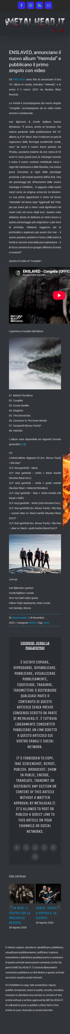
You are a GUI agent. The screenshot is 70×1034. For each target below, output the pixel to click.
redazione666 (19, 617)
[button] (11, 913)
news (46, 622)
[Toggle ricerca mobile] (55, 30)
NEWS (32, 622)
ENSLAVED (19, 79)
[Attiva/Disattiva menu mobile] (63, 30)
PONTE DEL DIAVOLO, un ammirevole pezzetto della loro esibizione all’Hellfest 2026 (20, 922)
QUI (22, 444)
